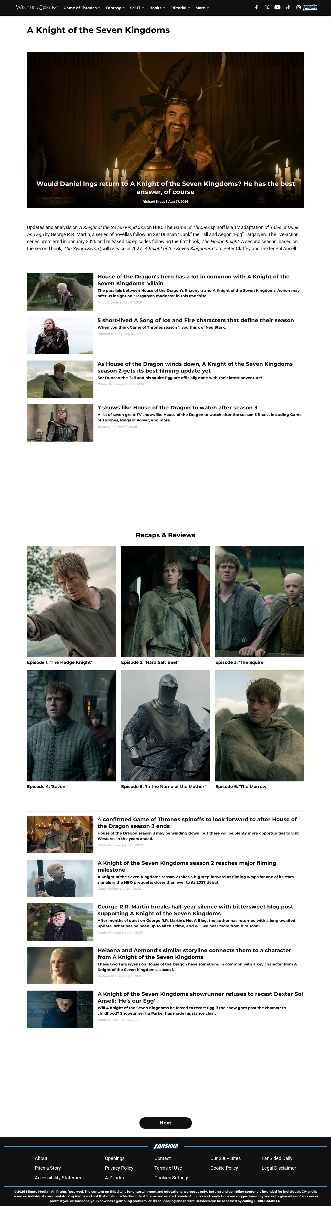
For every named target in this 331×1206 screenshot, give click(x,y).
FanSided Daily (277, 1158)
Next (165, 1123)
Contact (162, 1158)
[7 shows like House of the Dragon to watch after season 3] (165, 423)
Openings (115, 1158)
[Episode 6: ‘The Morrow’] (259, 730)
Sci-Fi (135, 7)
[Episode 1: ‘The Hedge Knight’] (71, 605)
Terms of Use (168, 1168)
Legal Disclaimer (279, 1168)
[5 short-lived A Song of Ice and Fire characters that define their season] (165, 335)
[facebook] (256, 7)
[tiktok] (288, 7)
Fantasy (113, 7)
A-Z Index (115, 1177)
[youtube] (277, 7)
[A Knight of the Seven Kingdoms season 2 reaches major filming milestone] (165, 878)
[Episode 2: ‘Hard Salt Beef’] (165, 605)
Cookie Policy (224, 1168)
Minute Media (37, 1191)
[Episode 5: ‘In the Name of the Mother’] (165, 730)
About (41, 1158)
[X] (267, 7)
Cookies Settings (171, 1177)
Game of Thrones (80, 7)
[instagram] (298, 7)
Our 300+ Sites (225, 1158)
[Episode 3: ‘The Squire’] (259, 605)
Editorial (178, 7)
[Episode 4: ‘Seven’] (71, 730)
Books (155, 7)
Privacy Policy (119, 1168)
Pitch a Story (48, 1168)
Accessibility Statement (59, 1177)
